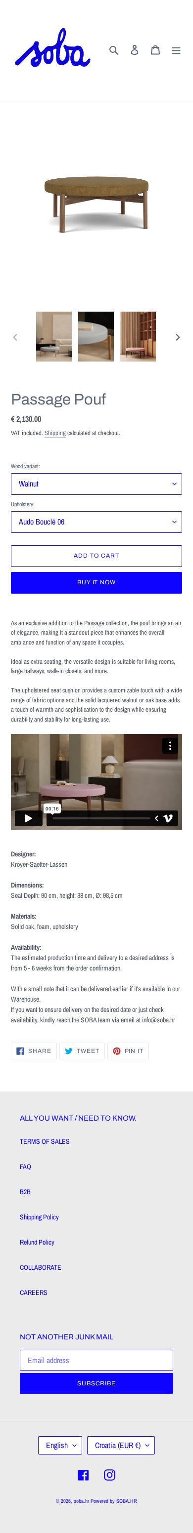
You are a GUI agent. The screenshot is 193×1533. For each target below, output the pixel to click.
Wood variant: (25, 466)
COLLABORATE (40, 1267)
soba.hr (81, 1500)
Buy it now (96, 582)
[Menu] (176, 49)
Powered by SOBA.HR (114, 1500)
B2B (25, 1191)
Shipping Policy (39, 1216)
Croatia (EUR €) (118, 1445)
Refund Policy (37, 1242)
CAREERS (34, 1292)
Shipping (55, 433)
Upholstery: (23, 504)
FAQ (25, 1166)
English (57, 1445)
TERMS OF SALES (45, 1141)
